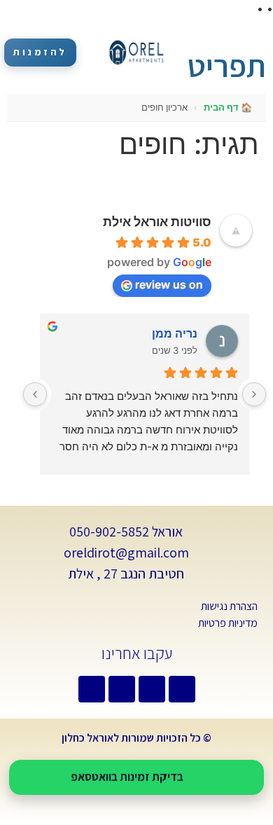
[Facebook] (152, 689)
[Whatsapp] (182, 689)
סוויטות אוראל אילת (157, 221)
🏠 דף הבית (228, 107)
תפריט (227, 65)
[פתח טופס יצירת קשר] (255, 39)
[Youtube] (121, 689)
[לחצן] (254, 394)
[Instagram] (91, 689)
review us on (169, 284)
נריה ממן (174, 333)
